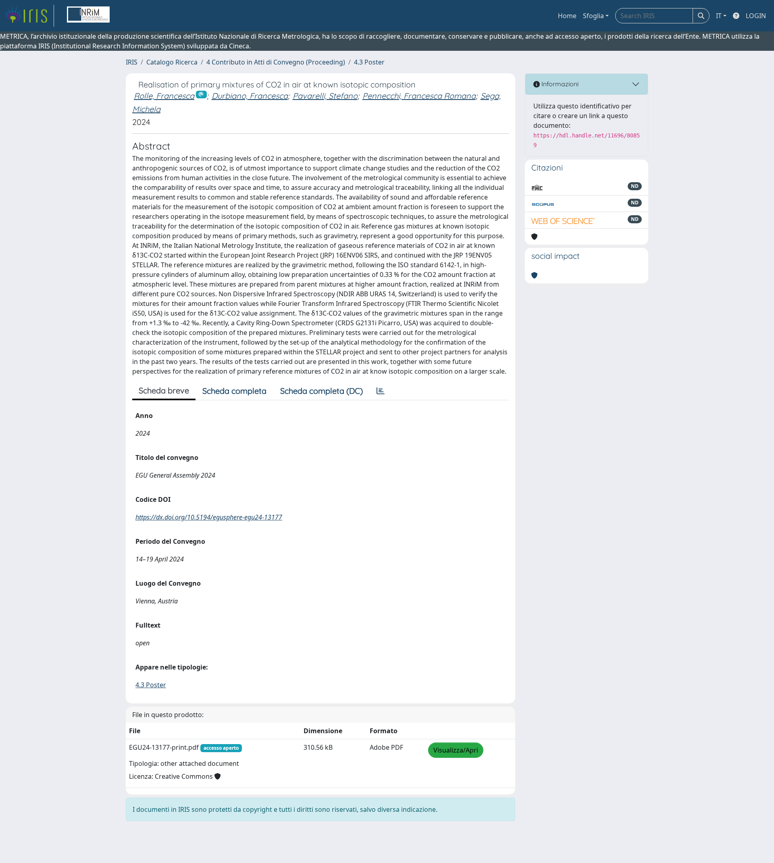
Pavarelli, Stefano (325, 96)
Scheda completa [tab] (234, 391)
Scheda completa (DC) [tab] (321, 391)
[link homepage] (29, 16)
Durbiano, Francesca (250, 96)
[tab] (380, 391)
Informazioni (559, 84)
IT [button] (719, 15)
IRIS (131, 62)
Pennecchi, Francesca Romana (419, 96)
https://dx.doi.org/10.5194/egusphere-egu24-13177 (208, 517)
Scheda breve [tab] (164, 390)
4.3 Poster (369, 62)
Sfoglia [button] (593, 15)
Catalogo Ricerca (172, 62)
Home (567, 15)
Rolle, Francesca (164, 96)
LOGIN (756, 15)
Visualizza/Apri (455, 750)
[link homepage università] (88, 16)
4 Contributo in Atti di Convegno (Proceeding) (275, 62)
